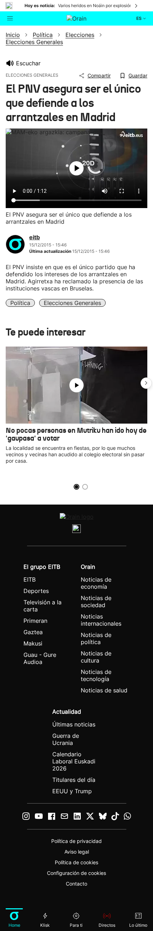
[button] (146, 383)
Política (20, 302)
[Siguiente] (137, 5)
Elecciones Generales (72, 302)
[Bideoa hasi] (76, 168)
